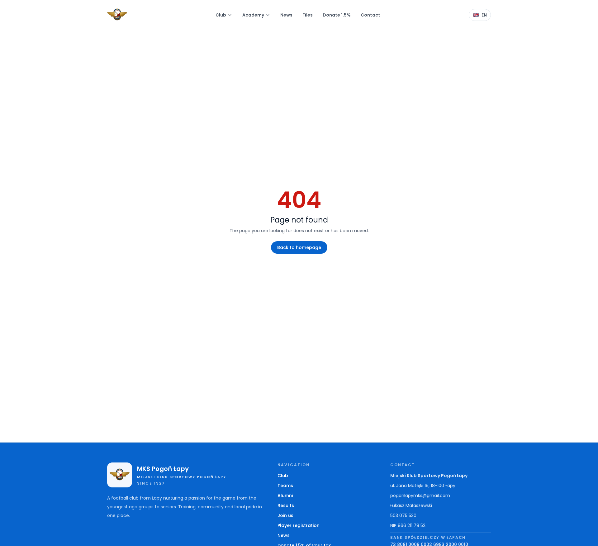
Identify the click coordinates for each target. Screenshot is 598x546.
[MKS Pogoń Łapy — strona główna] (117, 15)
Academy (253, 15)
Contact (370, 15)
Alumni (285, 495)
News (286, 15)
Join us (285, 515)
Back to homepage (299, 247)
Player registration (299, 525)
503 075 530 (403, 515)
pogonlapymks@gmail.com (420, 495)
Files (307, 15)
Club (221, 15)
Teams (285, 485)
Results (286, 505)
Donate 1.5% (337, 15)
